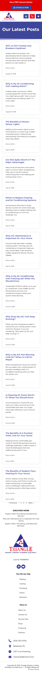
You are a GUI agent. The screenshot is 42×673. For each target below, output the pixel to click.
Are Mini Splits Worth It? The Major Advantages (20, 161)
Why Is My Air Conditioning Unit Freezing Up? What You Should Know (20, 278)
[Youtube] (23, 567)
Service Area (23, 619)
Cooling (22, 584)
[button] (21, 7)
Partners (21, 632)
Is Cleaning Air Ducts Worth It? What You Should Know (20, 396)
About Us (22, 610)
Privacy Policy (33, 669)
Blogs (20, 623)
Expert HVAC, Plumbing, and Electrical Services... (21, 525)
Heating (22, 579)
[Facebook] (19, 567)
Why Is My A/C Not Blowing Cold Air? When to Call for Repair (20, 357)
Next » (30, 503)
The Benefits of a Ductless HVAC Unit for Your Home (19, 434)
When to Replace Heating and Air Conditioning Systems (21, 199)
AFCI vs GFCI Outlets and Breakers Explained (18, 47)
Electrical (23, 597)
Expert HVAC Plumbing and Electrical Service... (21, 515)
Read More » (10, 68)
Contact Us (22, 615)
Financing (22, 628)
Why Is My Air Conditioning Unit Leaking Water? (20, 84)
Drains (22, 593)
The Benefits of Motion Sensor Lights (17, 123)
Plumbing (23, 588)
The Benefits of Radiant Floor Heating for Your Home (21, 472)
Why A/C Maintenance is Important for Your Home (19, 237)
